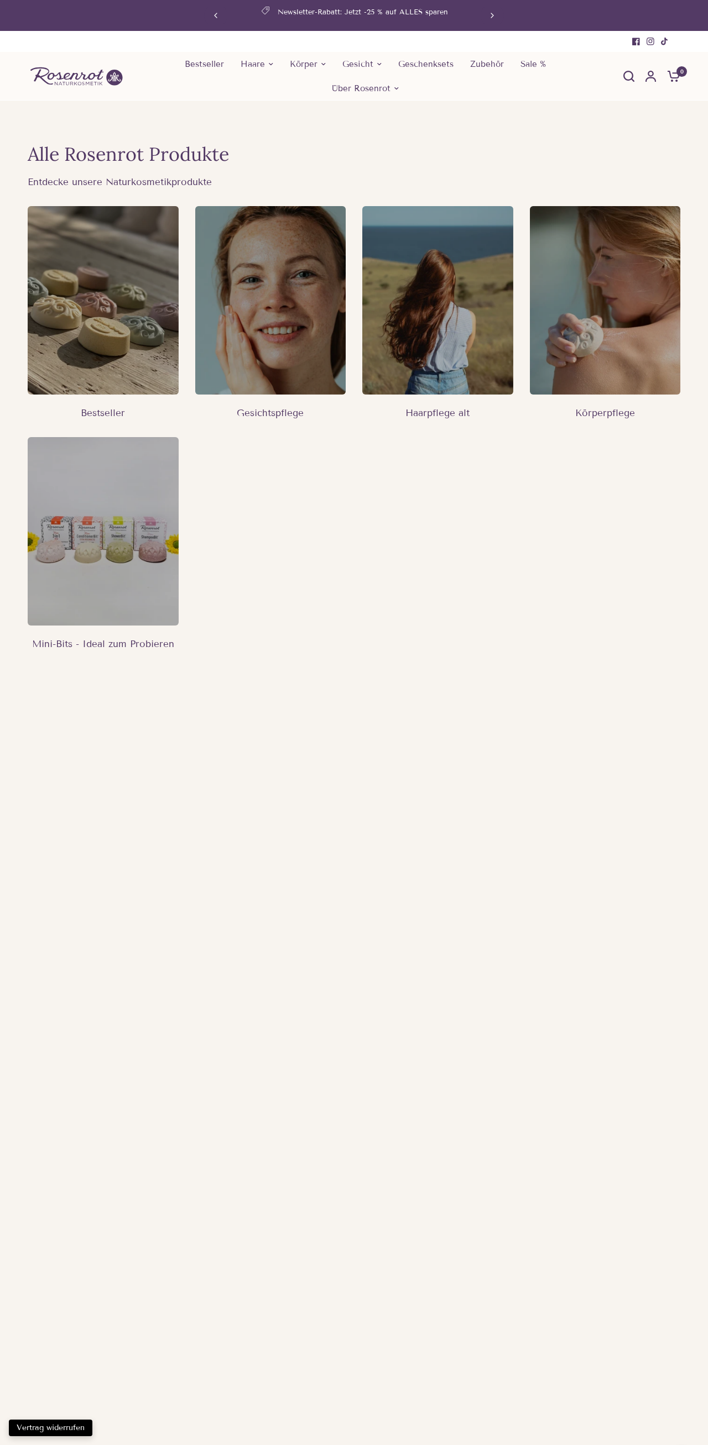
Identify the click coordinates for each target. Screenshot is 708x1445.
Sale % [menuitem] (533, 64)
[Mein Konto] (651, 76)
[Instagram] (650, 41)
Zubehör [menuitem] (487, 64)
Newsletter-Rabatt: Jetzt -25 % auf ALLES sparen (363, 12)
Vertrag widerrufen (51, 1427)
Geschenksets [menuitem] (426, 64)
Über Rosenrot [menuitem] (361, 88)
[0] (671, 76)
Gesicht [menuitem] (357, 64)
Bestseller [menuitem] (204, 64)
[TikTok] (665, 41)
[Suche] (629, 76)
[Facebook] (636, 41)
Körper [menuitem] (303, 64)
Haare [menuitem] (253, 64)
